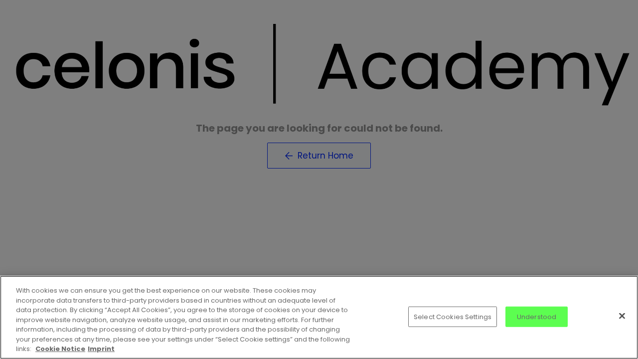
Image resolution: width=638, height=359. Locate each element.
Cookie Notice (60, 349)
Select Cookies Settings (452, 316)
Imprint (101, 349)
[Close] (622, 316)
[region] (319, 317)
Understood (536, 316)
